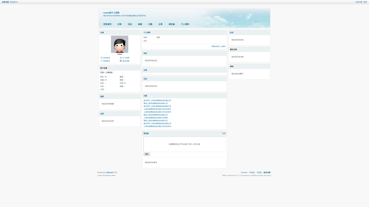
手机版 (252, 172)
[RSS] (143, 16)
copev (119, 54)
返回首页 (13, 2)
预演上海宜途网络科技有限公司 (156, 103)
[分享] (139, 16)
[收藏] (129, 16)
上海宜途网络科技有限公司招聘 (156, 118)
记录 (120, 24)
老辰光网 (5, 2)
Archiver (244, 172)
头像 (102, 32)
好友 (232, 32)
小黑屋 (259, 172)
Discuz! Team (111, 175)
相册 (140, 24)
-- (124, 77)
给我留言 (106, 61)
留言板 (172, 24)
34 (106, 77)
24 (106, 80)
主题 (150, 24)
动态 (145, 53)
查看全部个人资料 (218, 46)
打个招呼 (126, 58)
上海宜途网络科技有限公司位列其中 (157, 109)
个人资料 (185, 24)
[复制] (134, 16)
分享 (161, 24)
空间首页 (107, 24)
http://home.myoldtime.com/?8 (115, 16)
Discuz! (110, 172)
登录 (365, 2)
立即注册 (358, 2)
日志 (130, 24)
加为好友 (106, 58)
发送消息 (126, 61)
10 (125, 83)
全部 (223, 133)
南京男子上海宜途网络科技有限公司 (157, 100)
